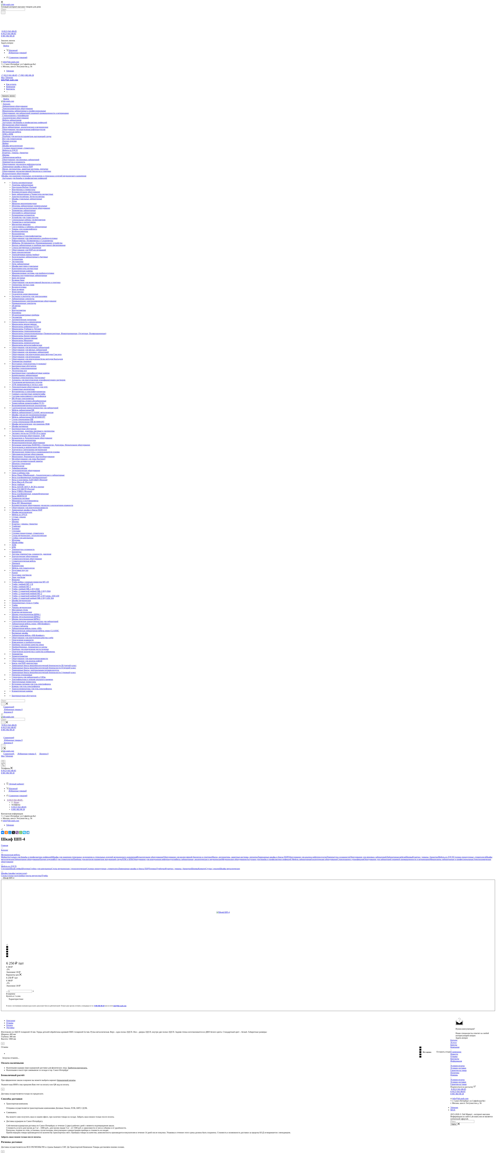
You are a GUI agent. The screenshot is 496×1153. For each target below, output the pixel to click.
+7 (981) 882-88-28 (26, 75)
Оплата (9, 1025)
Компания (454, 1047)
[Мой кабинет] (2, 735)
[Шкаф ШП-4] (245, 912)
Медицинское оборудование (234, 859)
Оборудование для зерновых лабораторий (368, 857)
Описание (10, 1021)
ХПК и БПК (127, 859)
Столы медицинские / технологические (68, 869)
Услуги (453, 1042)
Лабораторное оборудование (26, 859)
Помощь (454, 1075)
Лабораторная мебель (395, 857)
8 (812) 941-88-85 (9, 31)
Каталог (454, 1040)
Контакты (454, 1059)
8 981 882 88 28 (7, 36)
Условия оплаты (457, 1066)
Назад (16, 802)
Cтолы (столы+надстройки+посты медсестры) (21, 876)
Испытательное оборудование (150, 857)
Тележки (152, 869)
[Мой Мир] (9, 832)
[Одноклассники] (6, 832)
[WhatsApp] (20, 832)
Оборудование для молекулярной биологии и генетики (187, 857)
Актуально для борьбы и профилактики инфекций (29, 857)
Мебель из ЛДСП (446, 857)
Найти (453, 1124)
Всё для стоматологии (63, 859)
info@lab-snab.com (11, 62)
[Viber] (17, 832)
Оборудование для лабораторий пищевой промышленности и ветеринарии (396, 859)
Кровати (202, 869)
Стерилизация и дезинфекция (350, 859)
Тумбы (45, 876)
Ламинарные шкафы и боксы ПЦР (273, 857)
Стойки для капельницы (40, 869)
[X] (13, 832)
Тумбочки (160, 869)
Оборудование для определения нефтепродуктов (154, 859)
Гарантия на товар (458, 1070)
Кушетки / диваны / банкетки (425, 857)
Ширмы (408, 857)
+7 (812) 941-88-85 (9, 75)
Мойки (4, 857)
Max (3, 77)
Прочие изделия (46, 859)
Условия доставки (458, 1068)
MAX (452, 1110)
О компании (455, 1052)
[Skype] (24, 832)
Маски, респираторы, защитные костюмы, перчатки (235, 857)
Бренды (453, 1045)
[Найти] (3, 12)
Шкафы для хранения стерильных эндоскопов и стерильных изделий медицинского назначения (94, 857)
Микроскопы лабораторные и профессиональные (451, 859)
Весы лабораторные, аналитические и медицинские (199, 859)
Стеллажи (5, 869)
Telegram (10, 71)
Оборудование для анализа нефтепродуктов (307, 857)
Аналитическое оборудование (324, 859)
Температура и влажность (338, 857)
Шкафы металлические (229, 869)
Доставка (10, 1027)
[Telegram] (27, 832)
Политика (454, 1073)
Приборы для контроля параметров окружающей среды (97, 859)
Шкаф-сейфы (15, 869)
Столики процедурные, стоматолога (470, 857)
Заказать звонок (8, 96)
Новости (454, 1054)
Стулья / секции (212, 869)
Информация (456, 1061)
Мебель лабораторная (301, 859)
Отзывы (9, 1023)
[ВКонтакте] (2, 832)
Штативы (25, 869)
